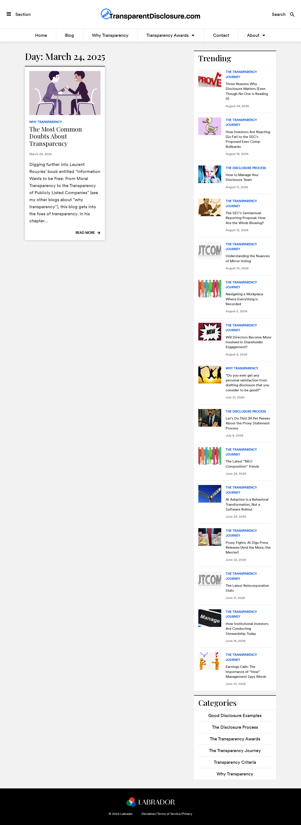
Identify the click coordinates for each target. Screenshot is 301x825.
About (253, 35)
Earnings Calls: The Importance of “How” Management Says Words (246, 672)
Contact (221, 35)
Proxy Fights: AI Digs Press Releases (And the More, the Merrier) (248, 548)
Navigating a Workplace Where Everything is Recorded (244, 299)
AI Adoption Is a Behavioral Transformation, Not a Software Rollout (247, 504)
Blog (69, 35)
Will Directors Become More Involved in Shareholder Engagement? (248, 342)
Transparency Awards (167, 35)
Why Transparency (110, 35)
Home (41, 35)
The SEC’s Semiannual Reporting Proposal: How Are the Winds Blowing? (246, 218)
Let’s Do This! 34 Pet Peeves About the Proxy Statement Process (248, 423)
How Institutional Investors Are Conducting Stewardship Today (247, 629)
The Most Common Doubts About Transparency (55, 136)
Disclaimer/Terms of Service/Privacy (166, 814)
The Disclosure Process (246, 168)
